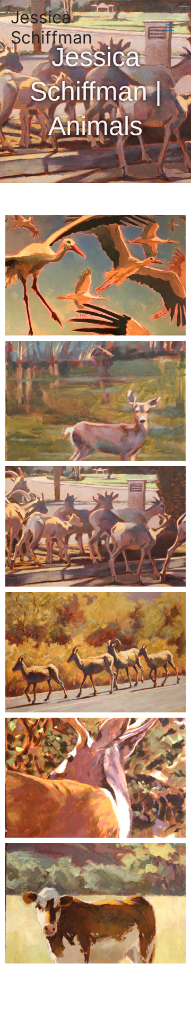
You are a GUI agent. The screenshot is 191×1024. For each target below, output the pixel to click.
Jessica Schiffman (51, 27)
